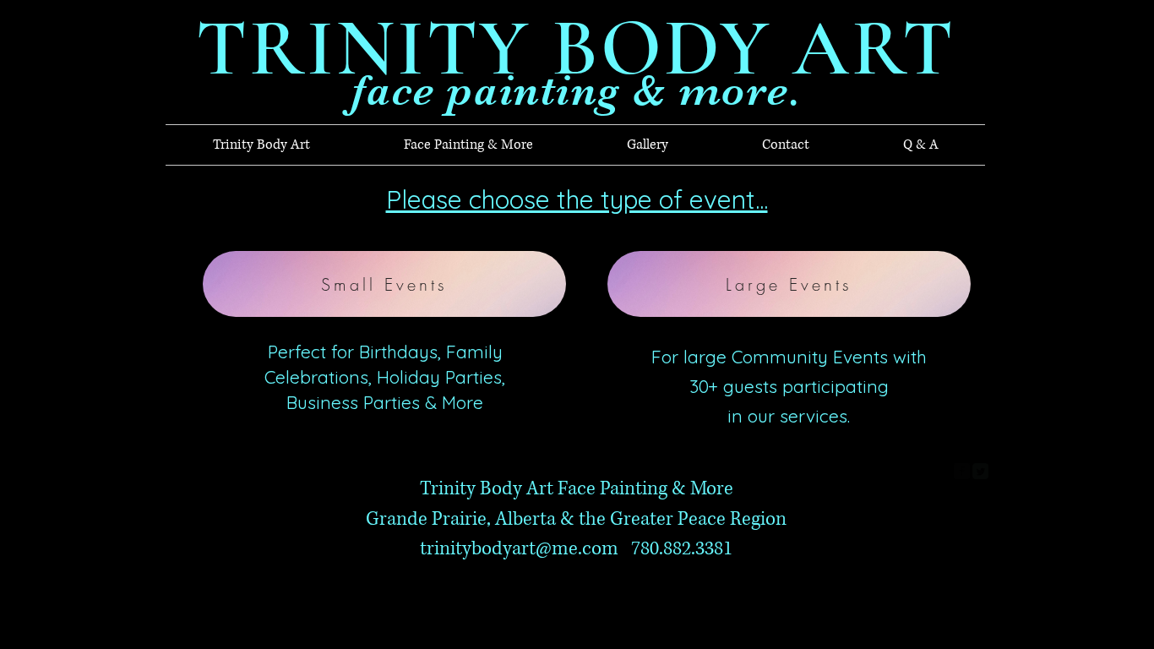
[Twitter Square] (980, 471)
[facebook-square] (962, 471)
